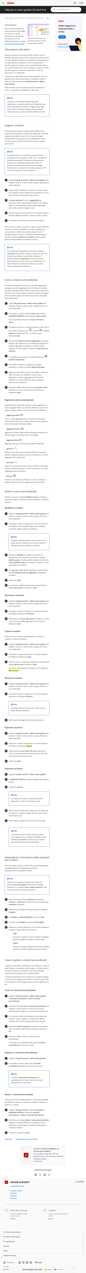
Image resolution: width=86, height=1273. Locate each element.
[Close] (73, 1269)
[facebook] (20, 1263)
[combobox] (66, 9)
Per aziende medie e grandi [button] (11, 1237)
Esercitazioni (13, 1198)
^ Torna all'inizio (79, 1181)
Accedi (81, 3)
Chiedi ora (12, 1218)
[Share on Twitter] (40, 1175)
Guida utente (13, 1195)
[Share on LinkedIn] (44, 1175)
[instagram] (23, 1263)
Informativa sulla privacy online (26, 1139)
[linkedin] (31, 1263)
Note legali (8, 1139)
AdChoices (7, 1269)
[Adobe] (10, 3)
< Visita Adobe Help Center (17, 1186)
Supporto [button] (6, 1246)
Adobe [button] (5, 1251)
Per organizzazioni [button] (9, 1241)
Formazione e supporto (16, 1190)
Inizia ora (50, 1218)
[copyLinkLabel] (49, 1175)
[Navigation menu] (3, 3)
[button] (75, 3)
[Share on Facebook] (35, 1175)
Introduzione (13, 1193)
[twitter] (27, 1263)
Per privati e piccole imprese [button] (12, 1232)
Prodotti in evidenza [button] (9, 1255)
